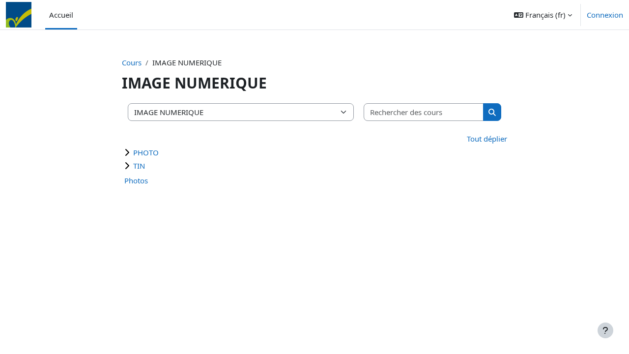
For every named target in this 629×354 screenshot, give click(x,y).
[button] (543, 15)
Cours (132, 62)
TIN (139, 166)
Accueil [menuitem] (61, 15)
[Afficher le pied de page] (605, 330)
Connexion (605, 15)
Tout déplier (487, 139)
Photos (136, 180)
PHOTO (146, 152)
